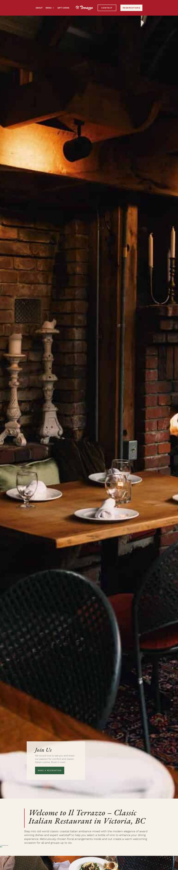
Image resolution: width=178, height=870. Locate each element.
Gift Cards (63, 8)
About (39, 8)
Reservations (131, 8)
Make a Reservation (50, 770)
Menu (49, 8)
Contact (106, 8)
